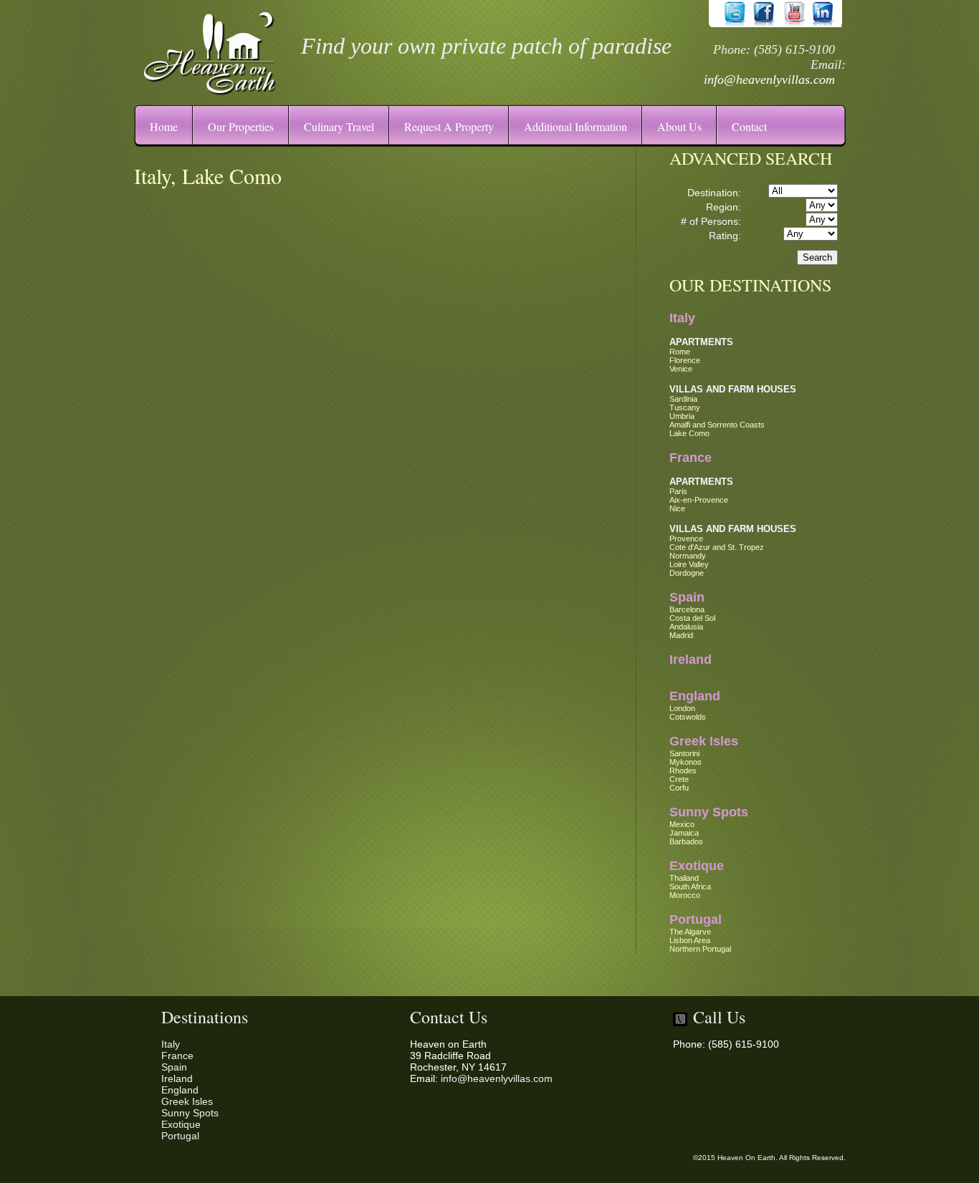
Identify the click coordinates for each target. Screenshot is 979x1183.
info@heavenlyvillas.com (769, 79)
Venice (680, 368)
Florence (684, 360)
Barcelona (687, 609)
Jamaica (684, 833)
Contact (749, 126)
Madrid (681, 635)
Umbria (681, 416)
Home (164, 126)
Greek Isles (703, 741)
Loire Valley (689, 564)
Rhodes (683, 770)
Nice (677, 508)
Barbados (686, 841)
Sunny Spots (708, 812)
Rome (679, 351)
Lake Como (689, 433)
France (690, 457)
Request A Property (449, 126)
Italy (682, 318)
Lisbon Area (689, 940)
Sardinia (683, 399)
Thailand (684, 878)
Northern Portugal (700, 949)
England (694, 696)
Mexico (681, 824)
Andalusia (686, 626)
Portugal (695, 919)
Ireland (690, 659)
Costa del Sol (692, 618)
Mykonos (685, 762)
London (682, 708)
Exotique (696, 866)
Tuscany (684, 407)
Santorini (684, 753)
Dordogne (686, 573)
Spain (687, 597)
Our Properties (241, 126)
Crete (679, 779)
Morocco (684, 895)
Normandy (687, 555)
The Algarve (690, 931)
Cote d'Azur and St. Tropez (716, 547)
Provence (686, 538)
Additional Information (575, 126)
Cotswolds (687, 717)
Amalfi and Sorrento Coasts (717, 424)
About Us (679, 126)
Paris (678, 491)
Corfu (679, 787)
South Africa (690, 886)
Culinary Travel (339, 126)
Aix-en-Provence (698, 500)
